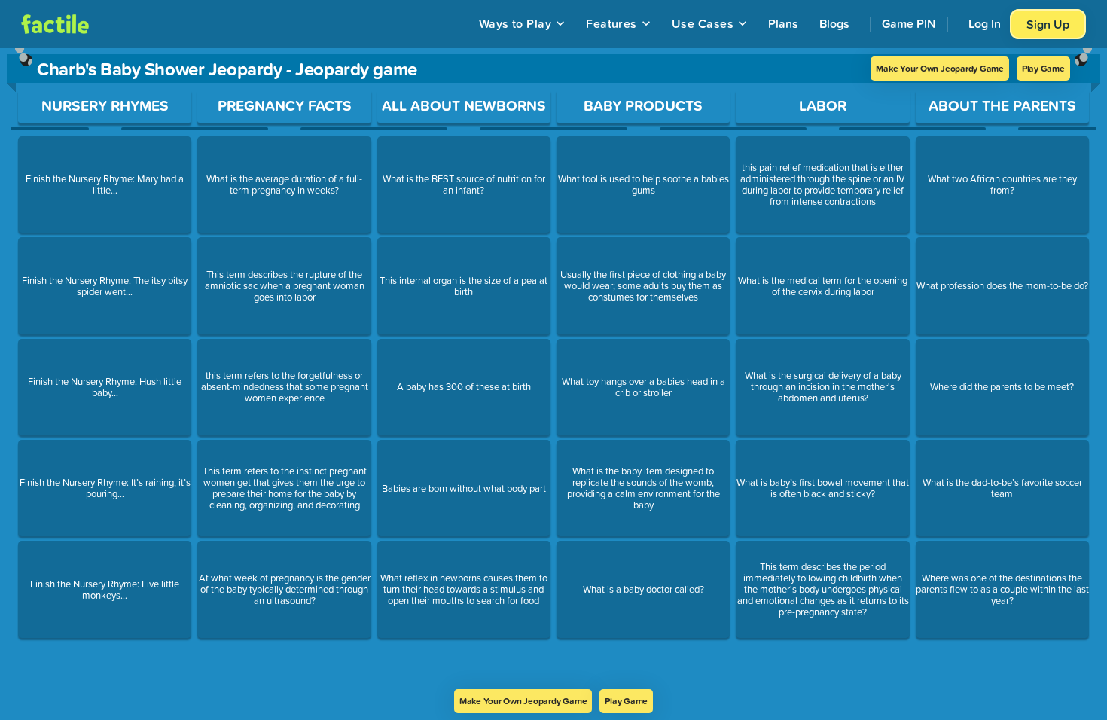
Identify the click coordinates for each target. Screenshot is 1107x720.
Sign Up (1047, 24)
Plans (783, 23)
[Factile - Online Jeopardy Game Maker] (55, 24)
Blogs (834, 23)
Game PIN (909, 23)
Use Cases (702, 23)
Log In (984, 23)
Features (611, 23)
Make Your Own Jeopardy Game (940, 68)
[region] (553, 368)
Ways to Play (515, 23)
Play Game (1043, 68)
